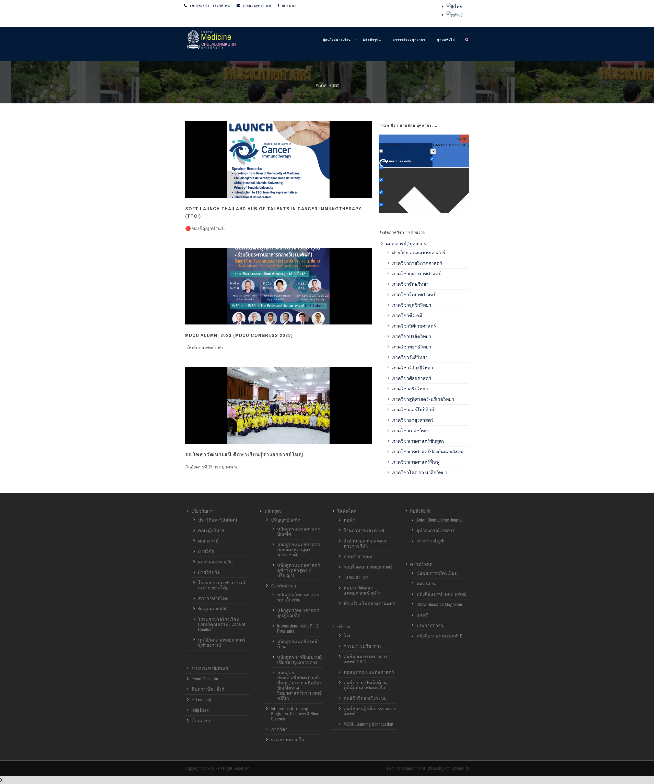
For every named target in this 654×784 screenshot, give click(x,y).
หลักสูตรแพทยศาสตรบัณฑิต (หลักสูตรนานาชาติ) (298, 549)
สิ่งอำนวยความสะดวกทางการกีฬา (366, 543)
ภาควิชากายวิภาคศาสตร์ (417, 263)
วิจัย (348, 635)
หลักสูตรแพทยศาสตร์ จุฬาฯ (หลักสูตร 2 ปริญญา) (298, 570)
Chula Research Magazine (439, 604)
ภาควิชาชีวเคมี (407, 315)
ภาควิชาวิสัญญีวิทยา (412, 368)
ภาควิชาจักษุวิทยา (410, 284)
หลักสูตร (273, 511)
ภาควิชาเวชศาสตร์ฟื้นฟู (416, 462)
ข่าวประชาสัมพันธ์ (210, 668)
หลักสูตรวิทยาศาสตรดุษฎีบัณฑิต (298, 613)
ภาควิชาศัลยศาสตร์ (411, 378)
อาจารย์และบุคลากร (409, 40)
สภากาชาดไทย (213, 598)
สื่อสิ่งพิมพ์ (420, 511)
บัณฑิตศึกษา (283, 586)
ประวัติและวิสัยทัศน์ (217, 520)
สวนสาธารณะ (358, 556)
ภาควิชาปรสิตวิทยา (411, 336)
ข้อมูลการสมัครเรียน (437, 573)
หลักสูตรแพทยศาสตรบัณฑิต (298, 531)
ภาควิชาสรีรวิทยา (410, 388)
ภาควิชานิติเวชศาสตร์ (414, 326)
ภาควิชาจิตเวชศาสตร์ (414, 294)
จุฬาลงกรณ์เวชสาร (435, 530)
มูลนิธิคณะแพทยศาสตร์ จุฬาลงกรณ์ (222, 642)
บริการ (344, 626)
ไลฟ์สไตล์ (347, 511)
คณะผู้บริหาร (211, 530)
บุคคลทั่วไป (446, 40)
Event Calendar (205, 679)
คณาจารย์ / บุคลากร (406, 243)
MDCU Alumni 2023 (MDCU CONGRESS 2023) (239, 335)
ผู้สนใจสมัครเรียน (337, 40)
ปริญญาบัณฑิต (285, 520)
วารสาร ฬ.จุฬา (431, 541)
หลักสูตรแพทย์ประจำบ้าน (298, 644)
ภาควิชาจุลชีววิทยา (411, 305)
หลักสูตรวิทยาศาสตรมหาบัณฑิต (298, 597)
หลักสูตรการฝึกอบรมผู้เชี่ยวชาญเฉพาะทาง (299, 659)
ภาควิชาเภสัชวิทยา (411, 430)
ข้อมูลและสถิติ (212, 609)
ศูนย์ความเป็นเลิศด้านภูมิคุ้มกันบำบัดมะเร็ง (365, 685)
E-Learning (201, 699)
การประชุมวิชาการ (363, 646)
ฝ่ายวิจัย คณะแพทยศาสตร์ (418, 252)
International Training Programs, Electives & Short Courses (295, 713)
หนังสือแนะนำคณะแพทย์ (441, 594)
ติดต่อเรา (201, 720)
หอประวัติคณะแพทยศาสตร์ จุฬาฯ (362, 590)
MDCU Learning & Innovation (368, 724)
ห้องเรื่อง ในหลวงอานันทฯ (369, 603)
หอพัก (349, 520)
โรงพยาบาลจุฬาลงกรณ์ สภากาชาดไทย (221, 585)
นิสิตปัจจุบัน (372, 40)
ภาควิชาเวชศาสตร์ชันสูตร (418, 441)
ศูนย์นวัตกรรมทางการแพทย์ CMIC (366, 659)
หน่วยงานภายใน (287, 740)
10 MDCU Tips (356, 577)
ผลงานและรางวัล (215, 562)
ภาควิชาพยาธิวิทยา (411, 347)
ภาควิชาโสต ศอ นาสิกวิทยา (419, 472)
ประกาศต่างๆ (429, 625)
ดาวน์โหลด (421, 564)
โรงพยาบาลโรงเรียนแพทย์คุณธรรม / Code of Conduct (221, 624)
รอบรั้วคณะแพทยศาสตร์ (368, 567)
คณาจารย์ (208, 541)
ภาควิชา (279, 729)
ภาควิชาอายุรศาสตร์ (413, 420)
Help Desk (289, 6)
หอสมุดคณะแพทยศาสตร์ (369, 672)
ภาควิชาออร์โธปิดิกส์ (413, 409)
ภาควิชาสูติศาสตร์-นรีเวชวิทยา (423, 399)
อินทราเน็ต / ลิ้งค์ (208, 689)
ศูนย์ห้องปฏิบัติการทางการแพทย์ (370, 711)
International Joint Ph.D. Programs (298, 628)
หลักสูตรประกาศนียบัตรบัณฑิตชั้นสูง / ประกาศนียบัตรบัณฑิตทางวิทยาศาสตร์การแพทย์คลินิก (299, 685)
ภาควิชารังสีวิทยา (410, 357)
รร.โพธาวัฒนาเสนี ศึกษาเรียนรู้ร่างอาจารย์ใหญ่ (244, 454)
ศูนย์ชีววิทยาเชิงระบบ (365, 698)
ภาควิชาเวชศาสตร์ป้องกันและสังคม (427, 451)
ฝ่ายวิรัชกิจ (209, 572)
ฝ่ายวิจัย (206, 551)
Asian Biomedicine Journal (439, 520)
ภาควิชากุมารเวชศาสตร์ (416, 273)
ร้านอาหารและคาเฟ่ (364, 530)
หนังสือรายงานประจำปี (439, 636)
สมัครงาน (426, 583)
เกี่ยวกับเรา (203, 511)
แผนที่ (422, 615)
